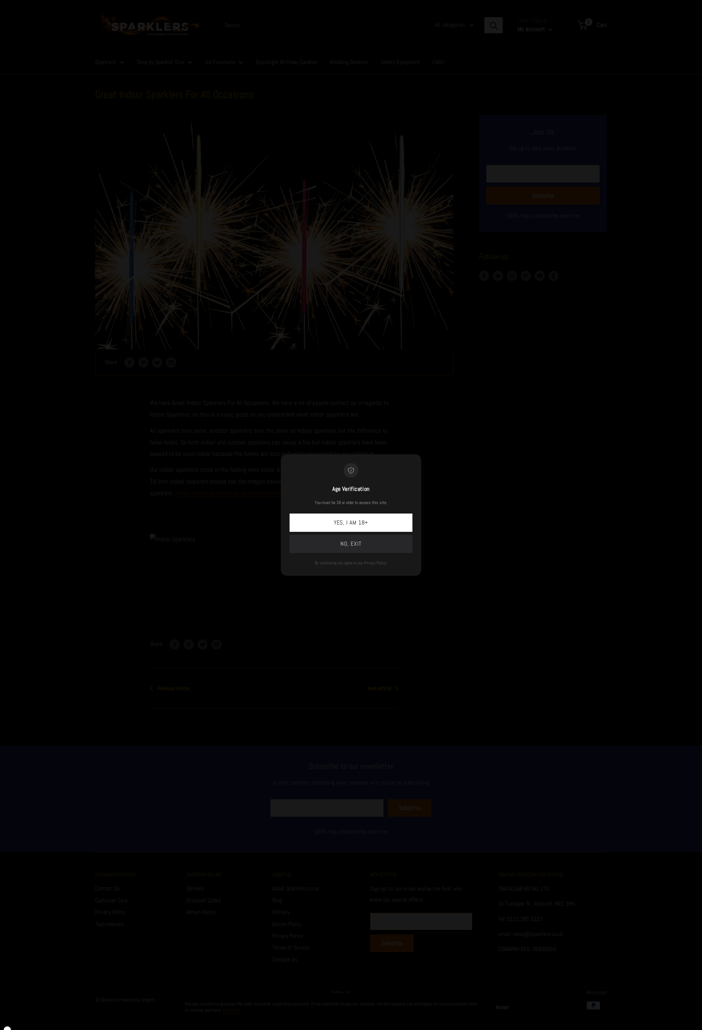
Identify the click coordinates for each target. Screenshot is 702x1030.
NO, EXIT (351, 544)
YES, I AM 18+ (351, 522)
